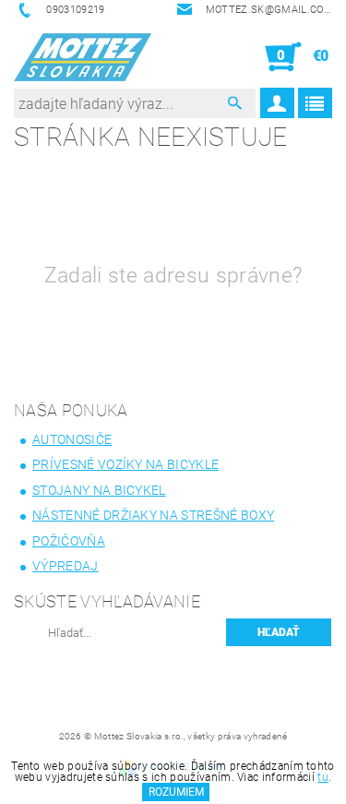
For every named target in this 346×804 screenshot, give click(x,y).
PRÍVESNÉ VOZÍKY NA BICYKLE (125, 464)
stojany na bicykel (99, 490)
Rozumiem (176, 792)
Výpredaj (65, 565)
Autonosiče (72, 439)
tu (322, 777)
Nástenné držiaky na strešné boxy (153, 515)
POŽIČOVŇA (68, 541)
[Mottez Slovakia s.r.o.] (82, 57)
